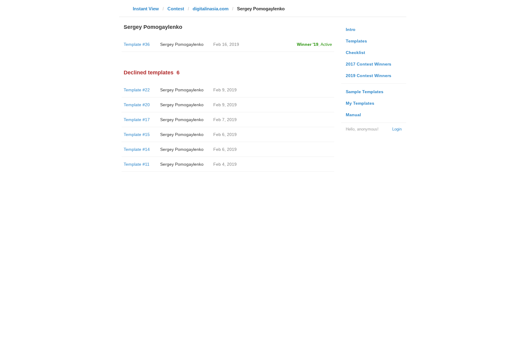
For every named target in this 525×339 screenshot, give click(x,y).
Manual (353, 114)
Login (397, 129)
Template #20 (137, 104)
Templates (356, 41)
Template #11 (136, 164)
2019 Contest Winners (368, 75)
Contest (175, 8)
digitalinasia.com (210, 8)
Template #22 (137, 89)
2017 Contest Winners (368, 64)
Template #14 (137, 149)
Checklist (355, 52)
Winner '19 (307, 44)
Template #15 (137, 134)
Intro (350, 29)
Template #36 (137, 44)
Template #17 (137, 119)
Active (326, 44)
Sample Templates (364, 91)
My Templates (360, 103)
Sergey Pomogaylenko (182, 44)
